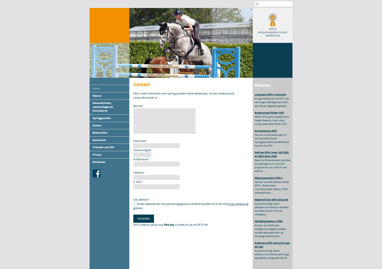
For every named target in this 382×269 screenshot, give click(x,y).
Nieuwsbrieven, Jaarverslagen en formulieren (103, 106)
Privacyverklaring (237, 204)
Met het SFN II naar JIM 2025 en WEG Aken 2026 (272, 154)
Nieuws (97, 96)
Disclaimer (99, 162)
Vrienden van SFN (103, 147)
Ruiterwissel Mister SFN (269, 112)
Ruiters (97, 125)
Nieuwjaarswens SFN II (268, 178)
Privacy (97, 154)
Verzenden (143, 218)
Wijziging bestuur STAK (269, 221)
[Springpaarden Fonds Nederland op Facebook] (96, 176)
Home (96, 88)
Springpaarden (102, 118)
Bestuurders (100, 132)
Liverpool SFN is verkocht (270, 94)
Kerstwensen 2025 (266, 131)
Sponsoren (99, 140)
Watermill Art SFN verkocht (271, 199)
